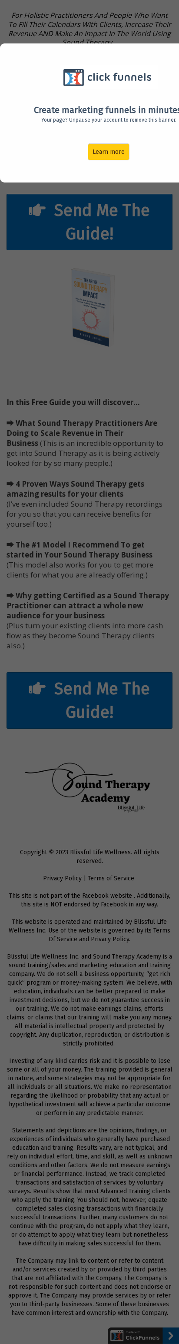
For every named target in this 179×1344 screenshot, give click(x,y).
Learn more (109, 152)
